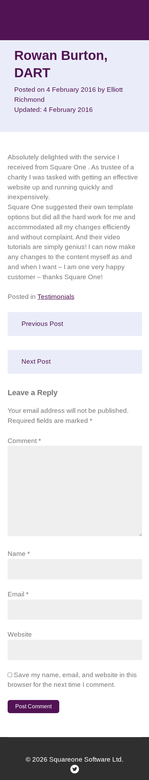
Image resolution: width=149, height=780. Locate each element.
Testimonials (55, 296)
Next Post (36, 361)
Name (19, 553)
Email (18, 594)
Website (20, 634)
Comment (24, 440)
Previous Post (42, 323)
